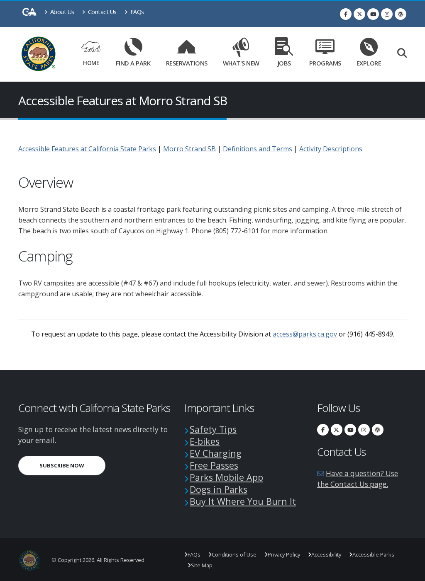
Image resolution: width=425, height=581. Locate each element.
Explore (369, 63)
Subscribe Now (72, 465)
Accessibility (326, 554)
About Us (61, 12)
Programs (325, 63)
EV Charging (216, 453)
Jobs (284, 63)
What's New (241, 63)
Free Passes (214, 465)
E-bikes (205, 441)
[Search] (402, 53)
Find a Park (133, 63)
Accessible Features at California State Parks (87, 148)
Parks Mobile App (226, 477)
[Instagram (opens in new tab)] (387, 14)
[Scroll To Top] (410, 571)
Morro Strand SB (189, 148)
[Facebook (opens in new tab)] (346, 14)
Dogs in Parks (218, 489)
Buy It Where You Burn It (243, 501)
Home (91, 63)
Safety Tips (213, 429)
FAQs (136, 12)
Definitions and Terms (257, 148)
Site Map (201, 565)
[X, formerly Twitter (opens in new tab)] (359, 14)
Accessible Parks (373, 554)
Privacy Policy (284, 554)
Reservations (188, 62)
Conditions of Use (234, 554)
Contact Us (101, 12)
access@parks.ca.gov (305, 334)
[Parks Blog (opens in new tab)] (400, 14)
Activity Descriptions (330, 148)
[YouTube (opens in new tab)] (373, 14)
